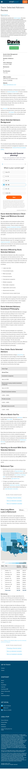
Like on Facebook (7, 705)
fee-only (5, 108)
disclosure (19, 417)
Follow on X (5, 707)
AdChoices (3, 724)
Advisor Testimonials (5, 691)
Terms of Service (4, 720)
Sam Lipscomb (5, 14)
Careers (2, 670)
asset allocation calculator (11, 489)
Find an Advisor (25, 2)
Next (14, 197)
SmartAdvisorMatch (5, 695)
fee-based (11, 112)
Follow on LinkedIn (7, 710)
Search (2, 680)
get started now (15, 478)
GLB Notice (3, 726)
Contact (3, 668)
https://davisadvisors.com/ (9, 84)
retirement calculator (15, 485)
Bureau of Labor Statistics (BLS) (10, 640)
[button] (16, 555)
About (2, 682)
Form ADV (9, 419)
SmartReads (3, 684)
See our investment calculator (14, 503)
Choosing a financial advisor (14, 498)
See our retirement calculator (14, 500)
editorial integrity (17, 18)
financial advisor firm (13, 91)
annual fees (20, 355)
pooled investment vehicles (14, 227)
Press (2, 693)
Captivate (3, 686)
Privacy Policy (4, 722)
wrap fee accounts (5, 242)
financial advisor (19, 471)
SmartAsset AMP (4, 689)
